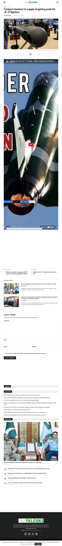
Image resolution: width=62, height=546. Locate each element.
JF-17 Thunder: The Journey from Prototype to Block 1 (17, 409)
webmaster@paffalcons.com (34, 530)
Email (6, 346)
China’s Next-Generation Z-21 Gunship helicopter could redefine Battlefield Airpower (29, 468)
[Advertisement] (31, 193)
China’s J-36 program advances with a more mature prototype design (21, 400)
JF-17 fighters (22, 228)
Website (34, 346)
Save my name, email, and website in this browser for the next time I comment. (25, 353)
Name (6, 340)
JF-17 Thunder (31, 228)
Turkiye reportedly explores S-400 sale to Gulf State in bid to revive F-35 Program (24, 412)
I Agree (38, 544)
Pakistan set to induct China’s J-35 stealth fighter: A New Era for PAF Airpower (27, 473)
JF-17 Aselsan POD (12, 228)
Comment (7, 320)
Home (5, 6)
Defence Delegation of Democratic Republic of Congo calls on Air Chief (38, 284)
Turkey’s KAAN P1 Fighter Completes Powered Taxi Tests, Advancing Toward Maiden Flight (27, 397)
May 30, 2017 (16, 15)
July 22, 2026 (30, 300)
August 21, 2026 (31, 285)
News (9, 6)
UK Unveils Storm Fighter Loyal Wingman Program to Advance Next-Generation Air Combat (27, 407)
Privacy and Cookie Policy (27, 544)
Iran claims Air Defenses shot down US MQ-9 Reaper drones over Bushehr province (25, 415)
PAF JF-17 (38, 228)
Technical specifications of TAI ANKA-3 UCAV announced (22, 478)
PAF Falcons (7, 15)
